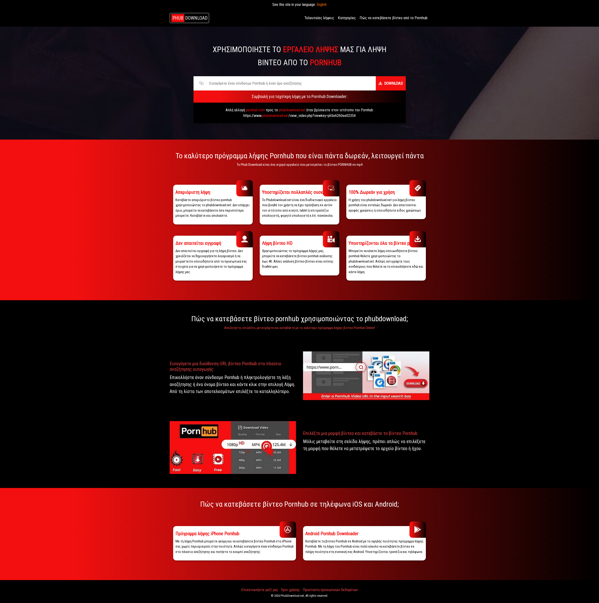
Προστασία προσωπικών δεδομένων (330, 590)
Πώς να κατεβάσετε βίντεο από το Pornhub (393, 17)
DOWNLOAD (190, 18)
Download (393, 83)
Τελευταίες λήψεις (319, 17)
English (322, 4)
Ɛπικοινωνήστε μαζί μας (259, 590)
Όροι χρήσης (290, 590)
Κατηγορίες (347, 17)
